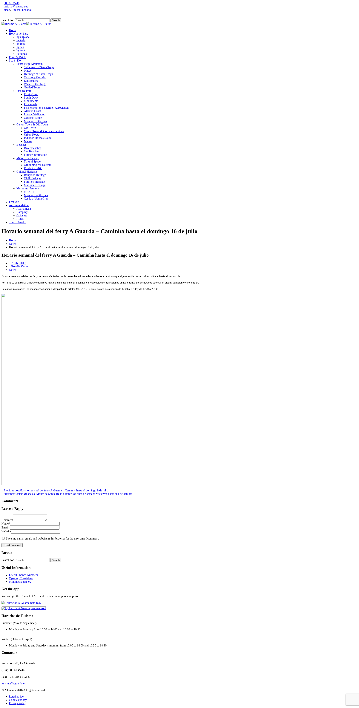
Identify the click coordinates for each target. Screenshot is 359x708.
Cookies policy (18, 699)
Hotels (20, 218)
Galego (5, 9)
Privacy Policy (17, 703)
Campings (22, 212)
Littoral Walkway (34, 114)
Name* (5, 523)
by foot (20, 50)
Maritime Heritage (34, 185)
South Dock (31, 97)
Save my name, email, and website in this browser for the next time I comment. (52, 538)
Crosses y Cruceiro (35, 77)
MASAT (29, 191)
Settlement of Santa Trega (39, 67)
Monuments (31, 100)
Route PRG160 (33, 168)
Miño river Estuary (27, 158)
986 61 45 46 (11, 3)
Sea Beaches (31, 151)
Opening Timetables (21, 578)
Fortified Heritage (34, 181)
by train (20, 40)
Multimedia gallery (20, 581)
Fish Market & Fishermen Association (46, 107)
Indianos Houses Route (37, 138)
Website (6, 531)
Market (28, 141)
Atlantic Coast (32, 111)
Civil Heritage (32, 178)
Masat (27, 70)
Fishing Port (23, 90)
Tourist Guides (17, 222)
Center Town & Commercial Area (44, 131)
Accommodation (19, 205)
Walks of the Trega (35, 84)
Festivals (14, 201)
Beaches (21, 144)
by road (20, 43)
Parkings (21, 53)
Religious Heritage (35, 175)
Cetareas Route (33, 117)
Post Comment (13, 545)
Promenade (30, 104)
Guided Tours (32, 87)
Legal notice (16, 696)
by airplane (23, 37)
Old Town (30, 127)
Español (27, 9)
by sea (20, 47)
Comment (7, 520)
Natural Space (32, 161)
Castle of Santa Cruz (36, 198)
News (12, 243)
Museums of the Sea (36, 195)
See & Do (15, 60)
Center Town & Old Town (32, 124)
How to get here (18, 33)
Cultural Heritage (26, 171)
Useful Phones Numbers (23, 575)
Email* (5, 527)
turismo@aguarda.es (16, 6)
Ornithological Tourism (37, 164)
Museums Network (27, 188)
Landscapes (31, 80)
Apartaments (23, 208)
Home (12, 30)
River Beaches (32, 148)
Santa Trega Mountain (29, 63)
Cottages (21, 215)
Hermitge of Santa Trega (38, 74)
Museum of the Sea (35, 121)
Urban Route (31, 134)
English (16, 9)
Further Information (35, 154)
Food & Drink (17, 57)
